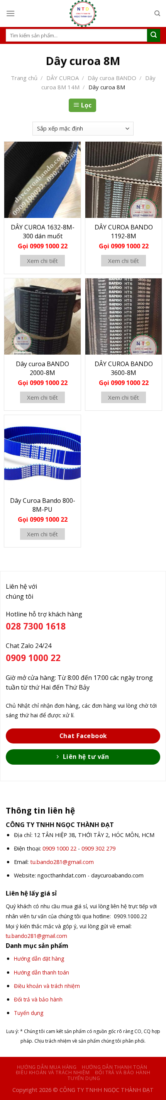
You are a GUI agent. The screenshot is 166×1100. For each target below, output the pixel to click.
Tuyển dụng (84, 1078)
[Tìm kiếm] (157, 13)
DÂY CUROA (62, 78)
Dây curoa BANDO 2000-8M (42, 368)
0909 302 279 (98, 848)
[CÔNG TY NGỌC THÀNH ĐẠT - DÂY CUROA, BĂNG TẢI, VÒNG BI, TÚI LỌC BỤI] (83, 13)
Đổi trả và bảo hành (123, 1072)
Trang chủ (24, 78)
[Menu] (10, 13)
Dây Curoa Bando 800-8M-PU (42, 505)
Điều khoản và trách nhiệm (53, 1072)
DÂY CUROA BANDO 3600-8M (124, 368)
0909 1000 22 (59, 848)
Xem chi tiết (42, 261)
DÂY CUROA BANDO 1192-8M (124, 231)
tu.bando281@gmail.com (62, 862)
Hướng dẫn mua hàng (47, 1067)
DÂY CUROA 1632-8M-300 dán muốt (43, 231)
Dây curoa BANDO (112, 78)
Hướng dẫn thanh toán (114, 1067)
